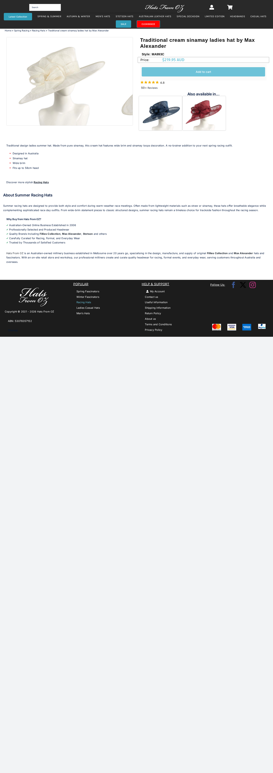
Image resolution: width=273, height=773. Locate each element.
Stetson (88, 233)
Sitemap (11, 330)
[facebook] (233, 285)
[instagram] (252, 285)
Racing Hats (39, 30)
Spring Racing (21, 30)
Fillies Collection (50, 233)
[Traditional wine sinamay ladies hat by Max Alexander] (204, 98)
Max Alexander (71, 233)
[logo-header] (164, 3)
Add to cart (203, 71)
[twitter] (243, 285)
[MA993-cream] (61, 81)
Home (8, 30)
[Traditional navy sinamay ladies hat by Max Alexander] (160, 98)
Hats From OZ (14, 253)
